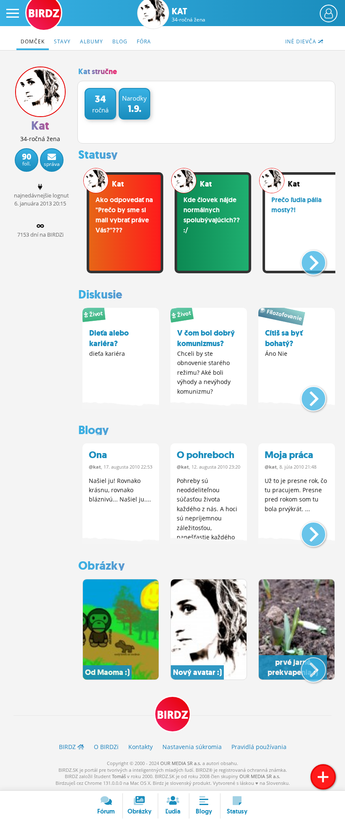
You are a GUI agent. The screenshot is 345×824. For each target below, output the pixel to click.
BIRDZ (172, 715)
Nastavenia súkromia (192, 747)
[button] (306, 259)
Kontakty (140, 747)
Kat (188, 14)
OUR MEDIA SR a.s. (180, 763)
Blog (119, 41)
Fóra (144, 41)
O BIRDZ (106, 747)
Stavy (62, 41)
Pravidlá (259, 747)
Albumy (91, 41)
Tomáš (119, 776)
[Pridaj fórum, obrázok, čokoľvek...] (323, 776)
